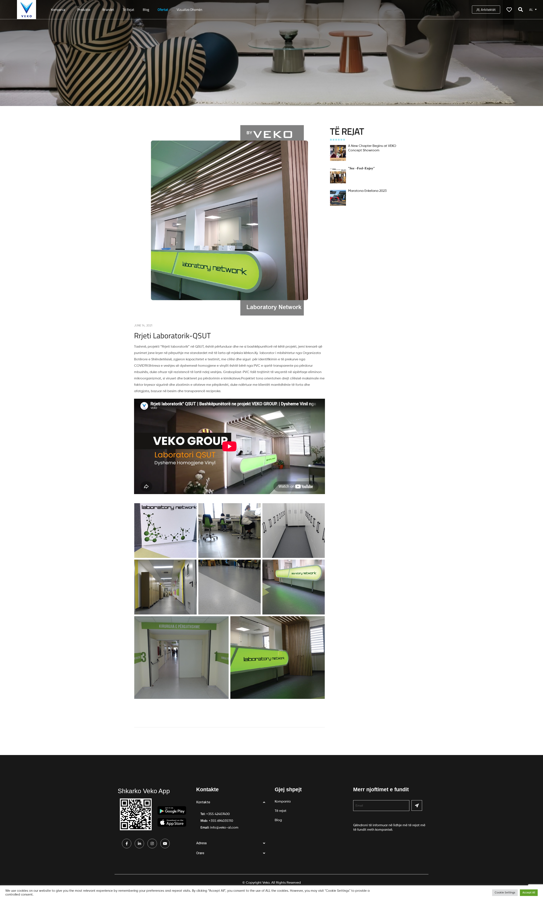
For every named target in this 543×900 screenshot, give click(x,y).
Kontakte (203, 802)
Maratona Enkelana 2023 (367, 191)
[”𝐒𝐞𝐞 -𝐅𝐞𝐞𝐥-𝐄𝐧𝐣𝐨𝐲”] (338, 175)
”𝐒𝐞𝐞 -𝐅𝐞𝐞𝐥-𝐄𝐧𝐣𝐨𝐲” (361, 168)
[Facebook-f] (126, 843)
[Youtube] (165, 843)
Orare (200, 853)
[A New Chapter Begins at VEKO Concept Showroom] (338, 153)
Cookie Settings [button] (505, 892)
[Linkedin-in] (139, 843)
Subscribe (416, 805)
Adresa (201, 843)
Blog (146, 9)
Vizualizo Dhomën (189, 9)
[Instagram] (152, 843)
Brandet (108, 9)
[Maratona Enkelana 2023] (338, 198)
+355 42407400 (218, 814)
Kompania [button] (58, 9)
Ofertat (163, 9)
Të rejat (128, 9)
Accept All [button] (528, 892)
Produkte (83, 9)
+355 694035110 (221, 821)
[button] (232, 802)
